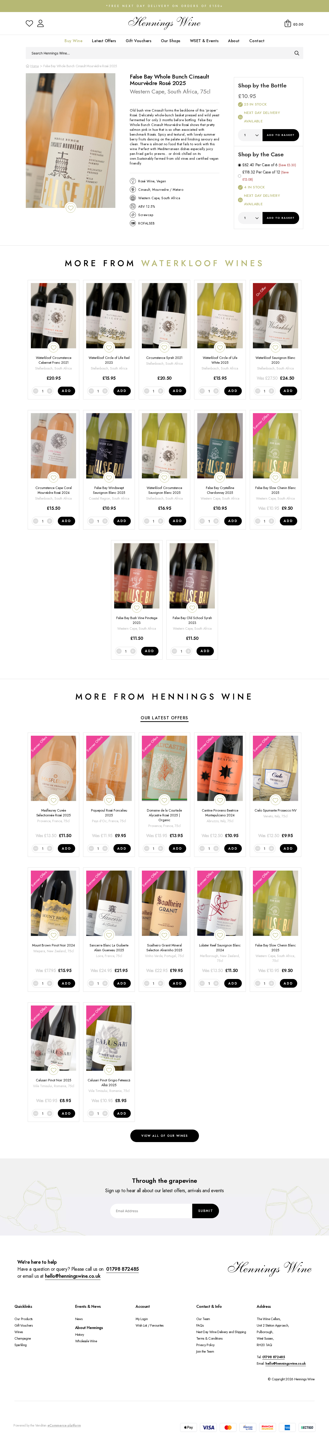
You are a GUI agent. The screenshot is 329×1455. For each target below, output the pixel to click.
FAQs (200, 1325)
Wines (18, 1331)
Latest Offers (104, 41)
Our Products (23, 1318)
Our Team (203, 1318)
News (79, 1318)
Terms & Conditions (209, 1338)
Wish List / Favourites (149, 1325)
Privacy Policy (205, 1345)
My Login (142, 1318)
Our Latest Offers (164, 718)
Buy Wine (73, 41)
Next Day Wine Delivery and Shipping (221, 1331)
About (234, 41)
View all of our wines (164, 1136)
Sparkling (20, 1345)
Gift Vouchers (138, 41)
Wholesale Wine (86, 1341)
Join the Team (205, 1351)
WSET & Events (204, 41)
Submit (205, 1210)
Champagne (22, 1338)
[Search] (296, 53)
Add (281, 135)
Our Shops (170, 41)
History (79, 1334)
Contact (257, 41)
